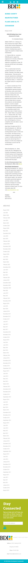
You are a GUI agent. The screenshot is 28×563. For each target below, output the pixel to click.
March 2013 (6, 436)
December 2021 (7, 267)
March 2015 (6, 384)
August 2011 (6, 474)
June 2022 (5, 256)
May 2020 (5, 290)
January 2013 (6, 441)
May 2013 (5, 430)
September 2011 (7, 472)
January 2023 (6, 243)
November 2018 (7, 301)
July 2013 (5, 425)
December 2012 (7, 443)
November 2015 (7, 363)
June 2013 (5, 428)
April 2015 (5, 381)
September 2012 (7, 451)
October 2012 (6, 448)
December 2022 (7, 246)
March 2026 (6, 215)
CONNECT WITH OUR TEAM (20, 537)
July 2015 (5, 373)
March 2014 (6, 410)
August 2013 (6, 423)
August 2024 (6, 228)
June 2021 (5, 269)
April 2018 (5, 308)
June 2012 (5, 459)
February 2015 (6, 386)
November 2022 (7, 249)
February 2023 (6, 241)
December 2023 (7, 233)
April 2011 (5, 482)
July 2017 (5, 321)
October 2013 (6, 417)
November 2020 (7, 285)
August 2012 (6, 454)
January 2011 (6, 485)
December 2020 (7, 282)
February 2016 (6, 355)
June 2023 (5, 236)
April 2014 (5, 407)
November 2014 (7, 391)
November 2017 (7, 316)
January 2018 (6, 311)
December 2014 (7, 389)
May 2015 (5, 378)
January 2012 (6, 461)
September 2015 (7, 368)
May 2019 (5, 295)
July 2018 (5, 306)
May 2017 (5, 327)
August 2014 (6, 399)
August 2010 (6, 490)
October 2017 (6, 319)
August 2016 (6, 339)
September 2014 (7, 397)
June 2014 (5, 404)
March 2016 (6, 352)
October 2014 (6, 394)
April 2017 (5, 329)
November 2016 (7, 334)
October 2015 (6, 365)
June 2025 (5, 220)
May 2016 (5, 347)
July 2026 (5, 212)
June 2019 (5, 293)
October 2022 (6, 251)
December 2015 (7, 360)
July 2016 (5, 342)
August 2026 (6, 210)
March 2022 (6, 262)
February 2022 (6, 264)
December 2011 (7, 464)
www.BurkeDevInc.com (13, 190)
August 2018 (6, 303)
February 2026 (6, 218)
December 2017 (7, 314)
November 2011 (7, 467)
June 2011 (5, 477)
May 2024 (5, 231)
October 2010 (6, 487)
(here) (20, 164)
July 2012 (5, 456)
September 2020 (7, 288)
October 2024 (6, 225)
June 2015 (5, 376)
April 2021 (5, 275)
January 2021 (6, 280)
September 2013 (7, 420)
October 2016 (6, 337)
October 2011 (6, 469)
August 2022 (6, 254)
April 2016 (5, 350)
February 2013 (6, 438)
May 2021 (5, 272)
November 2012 (7, 446)
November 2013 (7, 415)
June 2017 (5, 324)
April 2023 (5, 238)
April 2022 (5, 259)
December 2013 (7, 412)
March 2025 (6, 223)
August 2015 (6, 371)
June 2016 (5, 345)
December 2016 (7, 332)
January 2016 (6, 358)
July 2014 (5, 402)
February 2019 (6, 298)
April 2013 (5, 433)
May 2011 (5, 480)
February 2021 (6, 277)
